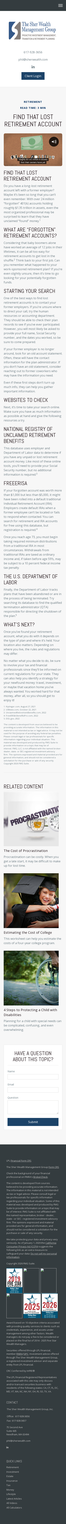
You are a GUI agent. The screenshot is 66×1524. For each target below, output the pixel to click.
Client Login (33, 76)
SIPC (25, 1353)
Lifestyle (11, 1494)
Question (13, 1097)
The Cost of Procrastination (26, 850)
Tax (8, 1485)
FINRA (19, 1353)
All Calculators (14, 1507)
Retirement (12, 1467)
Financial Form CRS (21, 1160)
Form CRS (54, 1167)
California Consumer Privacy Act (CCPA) (31, 1244)
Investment (12, 1471)
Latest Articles (14, 1498)
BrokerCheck (40, 1177)
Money (10, 1489)
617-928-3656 (33, 52)
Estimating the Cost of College (28, 932)
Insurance (12, 1480)
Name (11, 1071)
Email (11, 1084)
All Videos (11, 1503)
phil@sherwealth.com (33, 60)
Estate (9, 1476)
